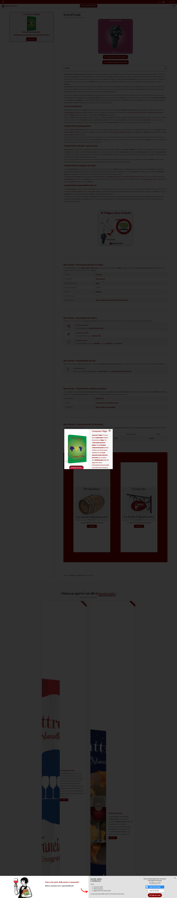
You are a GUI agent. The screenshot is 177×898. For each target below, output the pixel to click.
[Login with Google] (147, 891)
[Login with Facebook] (147, 887)
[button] (175, 878)
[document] (88, 449)
